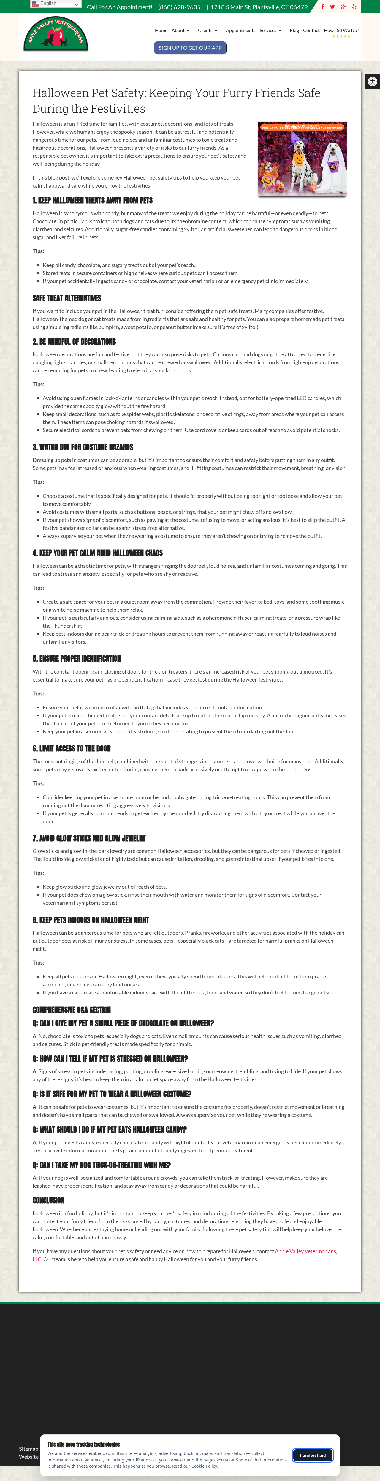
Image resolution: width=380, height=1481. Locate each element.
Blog (294, 30)
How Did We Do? (341, 30)
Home (161, 30)
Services (268, 30)
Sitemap (28, 1448)
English (47, 3)
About (178, 30)
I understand (313, 1455)
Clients (205, 30)
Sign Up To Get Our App (190, 47)
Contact (311, 30)
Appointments (241, 30)
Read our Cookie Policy (194, 1466)
